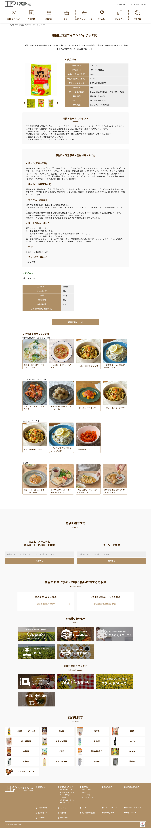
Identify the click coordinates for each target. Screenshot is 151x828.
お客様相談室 (43, 808)
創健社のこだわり (66, 787)
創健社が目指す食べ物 (67, 800)
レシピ (84, 808)
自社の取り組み (87, 789)
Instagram (64, 818)
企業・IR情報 (121, 4)
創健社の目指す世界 (66, 789)
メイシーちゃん (87, 795)
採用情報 (63, 813)
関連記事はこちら (75, 322)
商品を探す (108, 787)
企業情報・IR (42, 813)
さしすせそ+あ (64, 803)
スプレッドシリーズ (88, 797)
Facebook (41, 818)
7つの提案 (63, 797)
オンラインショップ (133, 808)
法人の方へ (64, 808)
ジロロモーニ (86, 792)
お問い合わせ (109, 813)
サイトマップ (131, 813)
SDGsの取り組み (65, 795)
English (143, 4)
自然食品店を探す (132, 787)
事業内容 (85, 787)
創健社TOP (42, 787)
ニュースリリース (133, 4)
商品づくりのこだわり (67, 792)
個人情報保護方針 (88, 813)
